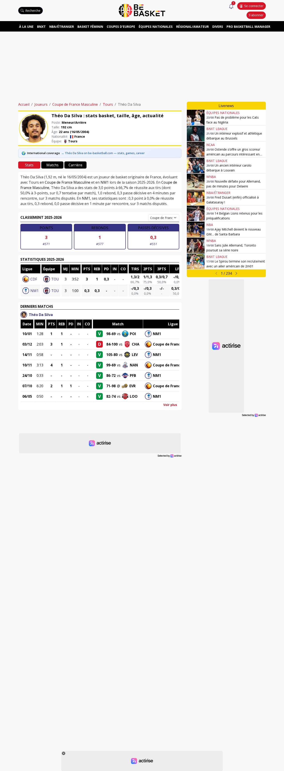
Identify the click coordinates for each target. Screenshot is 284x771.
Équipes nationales (156, 26)
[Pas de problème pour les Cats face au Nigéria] (196, 117)
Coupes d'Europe (121, 26)
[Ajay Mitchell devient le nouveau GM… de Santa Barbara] (196, 229)
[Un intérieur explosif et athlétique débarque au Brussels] (196, 133)
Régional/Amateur (192, 26)
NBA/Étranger (61, 26)
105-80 (112, 354)
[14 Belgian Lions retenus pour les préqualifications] (196, 213)
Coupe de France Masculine (75, 104)
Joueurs (40, 104)
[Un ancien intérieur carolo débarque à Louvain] (196, 165)
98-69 (111, 333)
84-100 (112, 344)
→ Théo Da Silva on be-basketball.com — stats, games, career (103, 153)
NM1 (105, 182)
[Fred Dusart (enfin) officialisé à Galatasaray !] (196, 197)
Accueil (24, 104)
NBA (209, 225)
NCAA (210, 145)
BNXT (41, 26)
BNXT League (216, 129)
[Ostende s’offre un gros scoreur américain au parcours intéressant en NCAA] (196, 149)
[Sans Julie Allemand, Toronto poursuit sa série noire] (196, 245)
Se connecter (253, 6)
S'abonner (256, 15)
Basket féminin (90, 26)
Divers (217, 26)
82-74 (111, 396)
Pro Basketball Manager (248, 26)
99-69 (111, 365)
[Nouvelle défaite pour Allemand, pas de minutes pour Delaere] (196, 181)
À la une (26, 26)
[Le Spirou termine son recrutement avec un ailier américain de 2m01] (196, 261)
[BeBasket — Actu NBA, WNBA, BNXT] (142, 10)
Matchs (52, 165)
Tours (108, 104)
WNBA (211, 177)
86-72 (111, 375)
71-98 (111, 386)
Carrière (75, 165)
